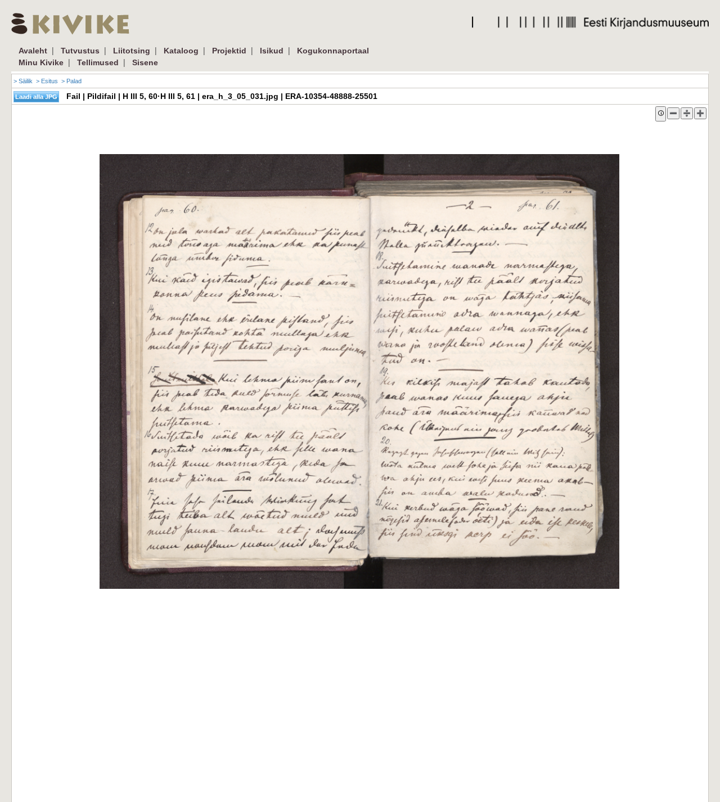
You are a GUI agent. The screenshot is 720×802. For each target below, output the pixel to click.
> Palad (71, 81)
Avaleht (33, 50)
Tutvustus (80, 50)
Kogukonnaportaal (333, 50)
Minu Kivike (41, 62)
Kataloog (181, 50)
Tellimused (98, 62)
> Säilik (23, 81)
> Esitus (47, 81)
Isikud (272, 50)
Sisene (145, 62)
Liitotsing (131, 50)
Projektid (229, 50)
